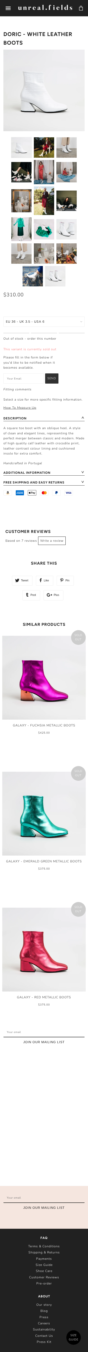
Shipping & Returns (44, 1252)
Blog (44, 1311)
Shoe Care (44, 1271)
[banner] (45, 7)
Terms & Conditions (44, 1246)
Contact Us (44, 1336)
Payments (44, 1259)
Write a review (52, 541)
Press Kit (44, 1342)
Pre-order (44, 1283)
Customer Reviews (44, 1277)
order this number (41, 338)
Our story (44, 1305)
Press (44, 1317)
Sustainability (44, 1329)
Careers (44, 1323)
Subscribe (70, 1032)
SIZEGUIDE (73, 1337)
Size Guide (44, 1265)
